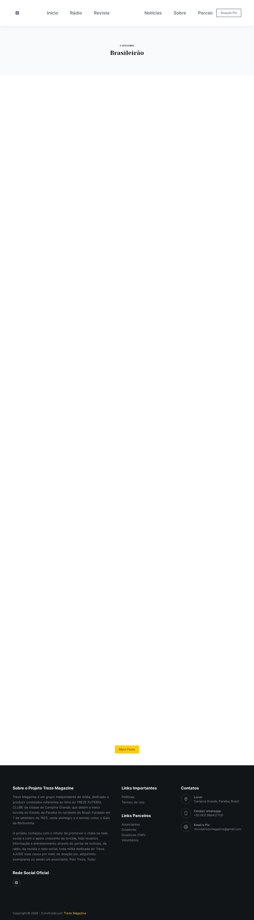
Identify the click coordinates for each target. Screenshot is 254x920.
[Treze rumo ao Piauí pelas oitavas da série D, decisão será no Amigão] (49, 493)
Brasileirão (45, 114)
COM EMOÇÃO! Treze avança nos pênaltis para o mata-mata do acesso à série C (204, 291)
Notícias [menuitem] (153, 12)
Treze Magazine (75, 913)
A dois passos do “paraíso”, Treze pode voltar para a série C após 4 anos (124, 291)
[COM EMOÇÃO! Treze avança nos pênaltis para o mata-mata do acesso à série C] (205, 330)
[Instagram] (17, 13)
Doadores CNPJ (133, 835)
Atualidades (27, 114)
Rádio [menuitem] (76, 12)
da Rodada (43, 279)
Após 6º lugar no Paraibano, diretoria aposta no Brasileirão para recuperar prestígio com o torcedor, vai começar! (48, 132)
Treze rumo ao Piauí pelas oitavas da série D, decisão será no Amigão (46, 454)
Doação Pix (229, 13)
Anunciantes (131, 824)
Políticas (128, 797)
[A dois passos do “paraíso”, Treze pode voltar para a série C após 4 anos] (127, 330)
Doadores (129, 830)
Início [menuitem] (52, 12)
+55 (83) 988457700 (208, 815)
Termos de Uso (133, 802)
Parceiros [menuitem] (208, 12)
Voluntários (130, 840)
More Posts (127, 749)
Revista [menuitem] (102, 12)
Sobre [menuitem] (180, 12)
